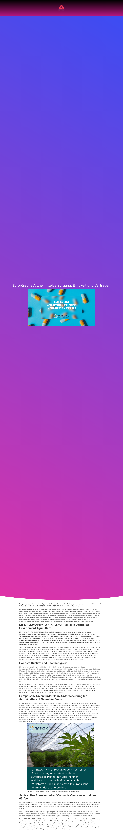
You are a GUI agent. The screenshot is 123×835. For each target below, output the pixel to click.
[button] (4, 8)
